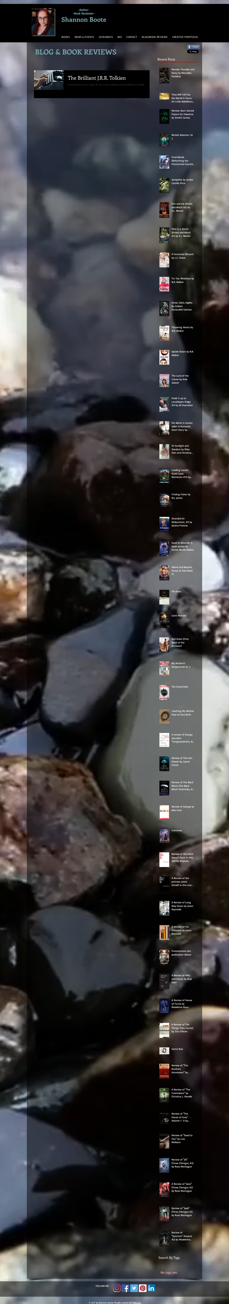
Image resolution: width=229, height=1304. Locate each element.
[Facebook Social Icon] (125, 1288)
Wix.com (137, 1302)
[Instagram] (117, 1288)
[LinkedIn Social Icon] (151, 1288)
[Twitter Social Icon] (134, 1288)
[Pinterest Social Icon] (143, 1288)
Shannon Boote (83, 19)
